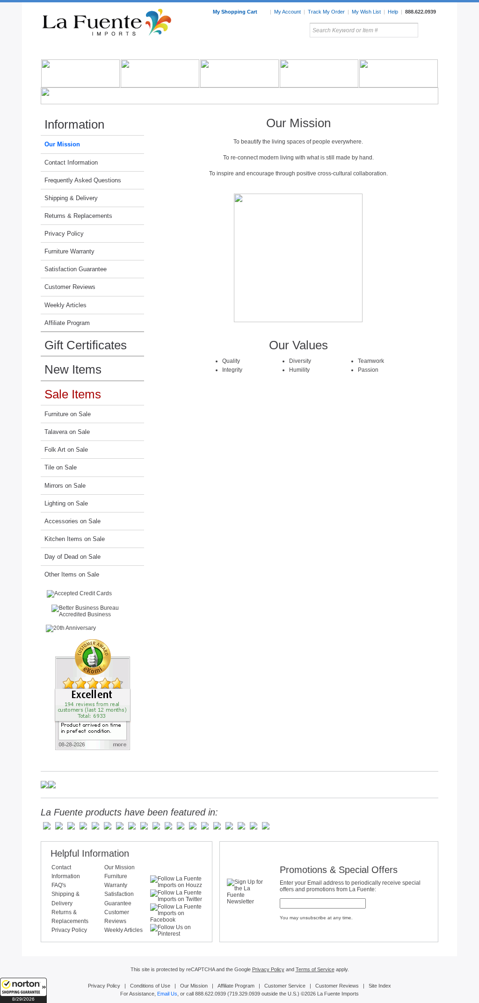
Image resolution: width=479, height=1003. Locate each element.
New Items (73, 369)
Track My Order (326, 11)
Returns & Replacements (78, 215)
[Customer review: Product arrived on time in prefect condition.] (93, 694)
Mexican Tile (281, 51)
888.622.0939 (420, 11)
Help (393, 11)
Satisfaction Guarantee (75, 269)
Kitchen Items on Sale (74, 538)
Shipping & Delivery (71, 198)
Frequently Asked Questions (82, 180)
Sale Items (415, 51)
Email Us (167, 993)
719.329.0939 (244, 993)
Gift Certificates (85, 345)
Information (74, 124)
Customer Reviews (69, 286)
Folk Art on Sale (66, 449)
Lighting (375, 51)
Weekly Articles (65, 305)
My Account (287, 11)
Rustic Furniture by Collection (81, 51)
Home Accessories (219, 51)
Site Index (380, 986)
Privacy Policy (64, 233)
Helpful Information (90, 853)
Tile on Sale (60, 467)
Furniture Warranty (69, 251)
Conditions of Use (150, 986)
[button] (23, 990)
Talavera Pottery (309, 51)
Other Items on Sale (71, 574)
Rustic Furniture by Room (153, 51)
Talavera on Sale (67, 431)
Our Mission (62, 144)
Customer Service (284, 986)
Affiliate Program (67, 322)
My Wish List (366, 11)
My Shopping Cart (236, 11)
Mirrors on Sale (65, 485)
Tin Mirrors (342, 51)
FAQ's (58, 885)
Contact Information (71, 162)
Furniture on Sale (67, 414)
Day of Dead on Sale (72, 556)
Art (261, 51)
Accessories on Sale (72, 521)
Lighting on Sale (66, 503)
